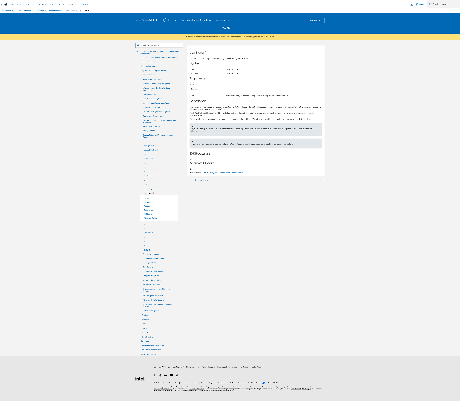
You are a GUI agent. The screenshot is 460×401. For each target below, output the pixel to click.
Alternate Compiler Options (153, 300)
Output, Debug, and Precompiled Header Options (158, 136)
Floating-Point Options (151, 126)
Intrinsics (145, 320)
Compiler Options (148, 75)
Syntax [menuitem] (146, 198)
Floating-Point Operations (151, 311)
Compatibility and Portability (151, 350)
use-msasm (148, 233)
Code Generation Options (152, 99)
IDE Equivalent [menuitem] (149, 214)
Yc (145, 241)
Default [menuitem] (147, 206)
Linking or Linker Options (152, 280)
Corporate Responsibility (227, 367)
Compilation (145, 341)
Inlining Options (149, 131)
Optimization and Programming (152, 345)
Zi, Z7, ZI (147, 250)
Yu (145, 246)
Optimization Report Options (153, 116)
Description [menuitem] (148, 210)
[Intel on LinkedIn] (166, 375)
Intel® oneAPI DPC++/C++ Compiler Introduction (159, 58)
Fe (145, 163)
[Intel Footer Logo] (140, 378)
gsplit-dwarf (149, 193)
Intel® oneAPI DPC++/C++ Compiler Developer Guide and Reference (159, 53)
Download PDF (315, 20)
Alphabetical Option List (152, 79)
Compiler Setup (147, 62)
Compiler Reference (148, 66)
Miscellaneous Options (151, 284)
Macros (144, 328)
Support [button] (30, 4)
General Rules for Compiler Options (156, 84)
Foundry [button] (85, 4)
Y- (145, 237)
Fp (145, 171)
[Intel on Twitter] (160, 375)
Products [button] (17, 4)
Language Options (150, 263)
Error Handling (147, 337)
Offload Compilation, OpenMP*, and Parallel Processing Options (159, 121)
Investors (202, 367)
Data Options (148, 267)
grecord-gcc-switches (152, 189)
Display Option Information (153, 296)
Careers (211, 367)
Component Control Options (153, 258)
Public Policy (256, 367)
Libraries (145, 324)
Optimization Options (151, 94)
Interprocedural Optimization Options (157, 103)
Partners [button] (72, 4)
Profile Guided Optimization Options (156, 112)
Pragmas (145, 332)
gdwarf (146, 184)
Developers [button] (58, 4)
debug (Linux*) (149, 146)
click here (246, 37)
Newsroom (191, 367)
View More (227, 28)
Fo (145, 167)
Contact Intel (178, 367)
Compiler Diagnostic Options (153, 271)
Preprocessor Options (151, 254)
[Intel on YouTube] (171, 375)
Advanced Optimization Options (155, 107)
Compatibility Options (151, 276)
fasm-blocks (148, 158)
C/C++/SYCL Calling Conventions (154, 71)
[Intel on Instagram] (177, 375)
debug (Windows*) (151, 150)
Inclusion (244, 367)
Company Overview (162, 367)
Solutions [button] (43, 4)
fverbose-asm (149, 176)
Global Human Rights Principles (301, 389)
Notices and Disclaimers (150, 354)
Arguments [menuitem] (148, 202)
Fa (145, 154)
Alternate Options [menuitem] (151, 218)
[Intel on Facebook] (154, 375)
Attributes (146, 315)
